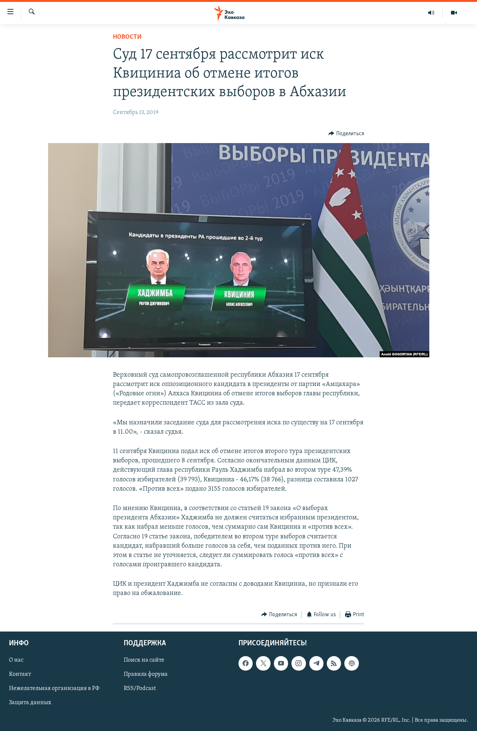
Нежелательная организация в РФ (54, 689)
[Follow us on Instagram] (298, 663)
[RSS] (334, 663)
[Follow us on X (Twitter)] (263, 663)
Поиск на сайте (144, 661)
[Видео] (454, 12)
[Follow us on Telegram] (316, 663)
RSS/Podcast (140, 689)
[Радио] (431, 12)
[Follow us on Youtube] (281, 663)
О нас (16, 661)
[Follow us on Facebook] (245, 663)
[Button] (346, 134)
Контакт (20, 675)
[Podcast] (351, 663)
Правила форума (146, 675)
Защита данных (30, 703)
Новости (127, 37)
